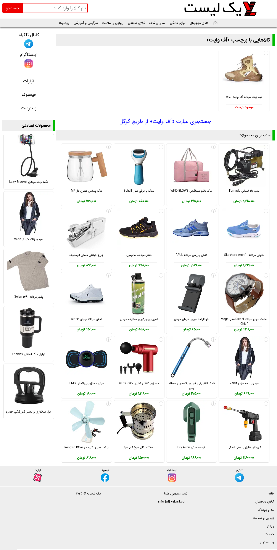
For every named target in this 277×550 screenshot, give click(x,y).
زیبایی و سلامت (113, 23)
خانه (271, 493)
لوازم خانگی (177, 23)
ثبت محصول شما (175, 493)
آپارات (28, 81)
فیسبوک (29, 94)
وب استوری (266, 542)
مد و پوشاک (157, 23)
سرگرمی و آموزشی (86, 23)
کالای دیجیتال (199, 23)
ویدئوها (64, 23)
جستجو (12, 8)
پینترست (28, 108)
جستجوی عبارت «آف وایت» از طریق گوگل (165, 121)
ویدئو (270, 526)
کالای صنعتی (136, 23)
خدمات (269, 534)
